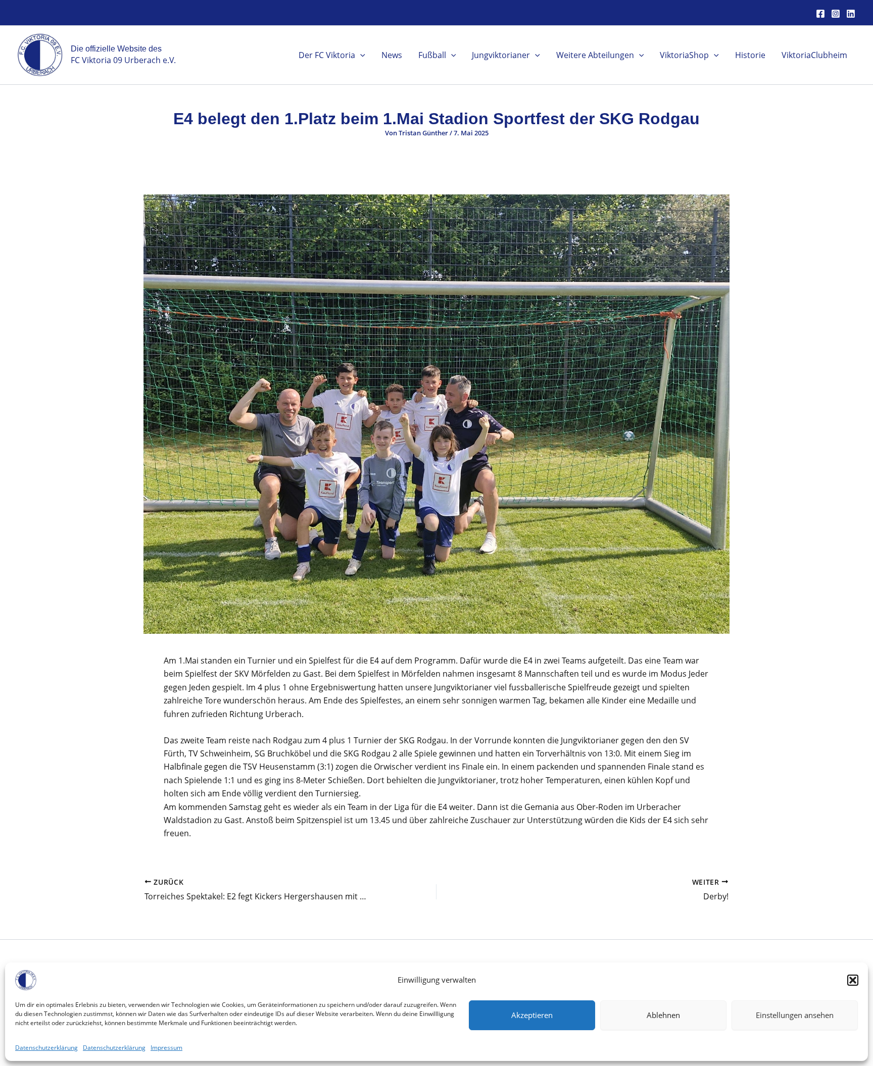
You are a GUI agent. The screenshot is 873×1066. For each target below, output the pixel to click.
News (391, 55)
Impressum (166, 1047)
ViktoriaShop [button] (684, 55)
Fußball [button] (432, 55)
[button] (853, 980)
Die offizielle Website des (116, 48)
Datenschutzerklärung (46, 1047)
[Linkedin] (850, 13)
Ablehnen (663, 1015)
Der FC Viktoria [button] (327, 55)
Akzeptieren (532, 1015)
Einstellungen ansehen (795, 1015)
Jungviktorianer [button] (501, 55)
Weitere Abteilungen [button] (595, 55)
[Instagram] (835, 13)
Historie (750, 55)
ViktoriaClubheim (814, 55)
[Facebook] (820, 13)
